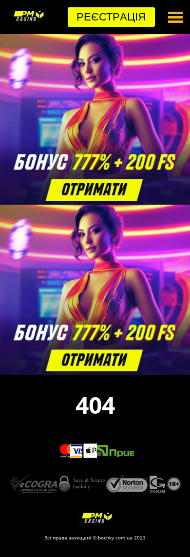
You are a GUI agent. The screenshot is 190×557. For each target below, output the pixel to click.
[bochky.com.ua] (26, 21)
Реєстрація (111, 17)
